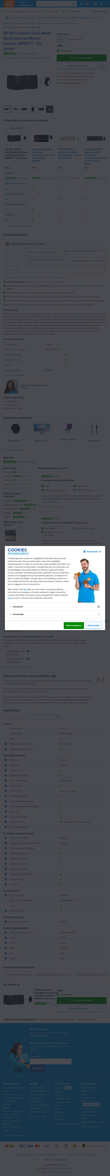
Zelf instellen (94, 625)
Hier (9, 598)
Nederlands (92, 551)
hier (25, 589)
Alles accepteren (74, 625)
